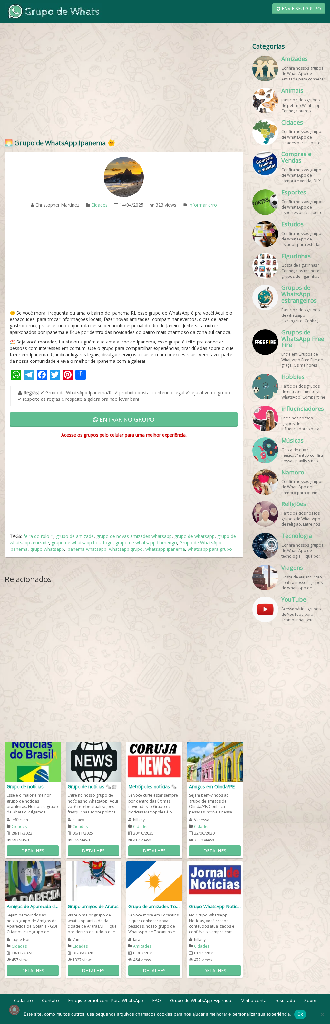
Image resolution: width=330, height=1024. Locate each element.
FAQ (156, 1000)
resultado (285, 1000)
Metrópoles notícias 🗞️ (152, 787)
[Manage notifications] (14, 1010)
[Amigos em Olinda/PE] (215, 761)
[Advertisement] (124, 87)
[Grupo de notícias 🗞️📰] (93, 761)
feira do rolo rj (38, 536)
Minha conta (253, 1000)
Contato (50, 1000)
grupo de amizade (75, 536)
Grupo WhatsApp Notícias (215, 906)
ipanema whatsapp (86, 549)
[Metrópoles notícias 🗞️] (154, 761)
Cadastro (23, 1000)
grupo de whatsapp (194, 536)
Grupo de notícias (25, 787)
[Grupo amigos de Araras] (93, 881)
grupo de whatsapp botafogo (82, 543)
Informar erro (203, 205)
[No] (322, 1014)
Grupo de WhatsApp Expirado (200, 1000)
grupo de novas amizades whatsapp (134, 536)
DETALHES (32, 851)
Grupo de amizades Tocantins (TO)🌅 (154, 906)
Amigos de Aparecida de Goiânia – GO (33, 906)
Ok (300, 1014)
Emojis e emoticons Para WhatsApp (105, 1000)
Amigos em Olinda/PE (212, 787)
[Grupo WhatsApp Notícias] (215, 881)
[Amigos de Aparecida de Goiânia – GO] (33, 881)
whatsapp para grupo (210, 549)
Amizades (142, 946)
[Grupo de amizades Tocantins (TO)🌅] (154, 881)
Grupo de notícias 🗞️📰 (92, 787)
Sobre (310, 1000)
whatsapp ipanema (165, 549)
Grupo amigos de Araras (93, 906)
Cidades (99, 205)
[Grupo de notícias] (33, 761)
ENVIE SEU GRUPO (300, 8)
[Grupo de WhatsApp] (53, 11)
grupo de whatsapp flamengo (146, 543)
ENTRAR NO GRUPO (126, 419)
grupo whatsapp (47, 549)
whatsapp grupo (126, 549)
